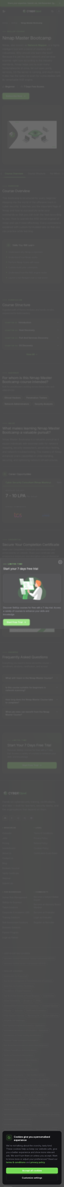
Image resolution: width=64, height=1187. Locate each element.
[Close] (60, 562)
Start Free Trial (15, 622)
